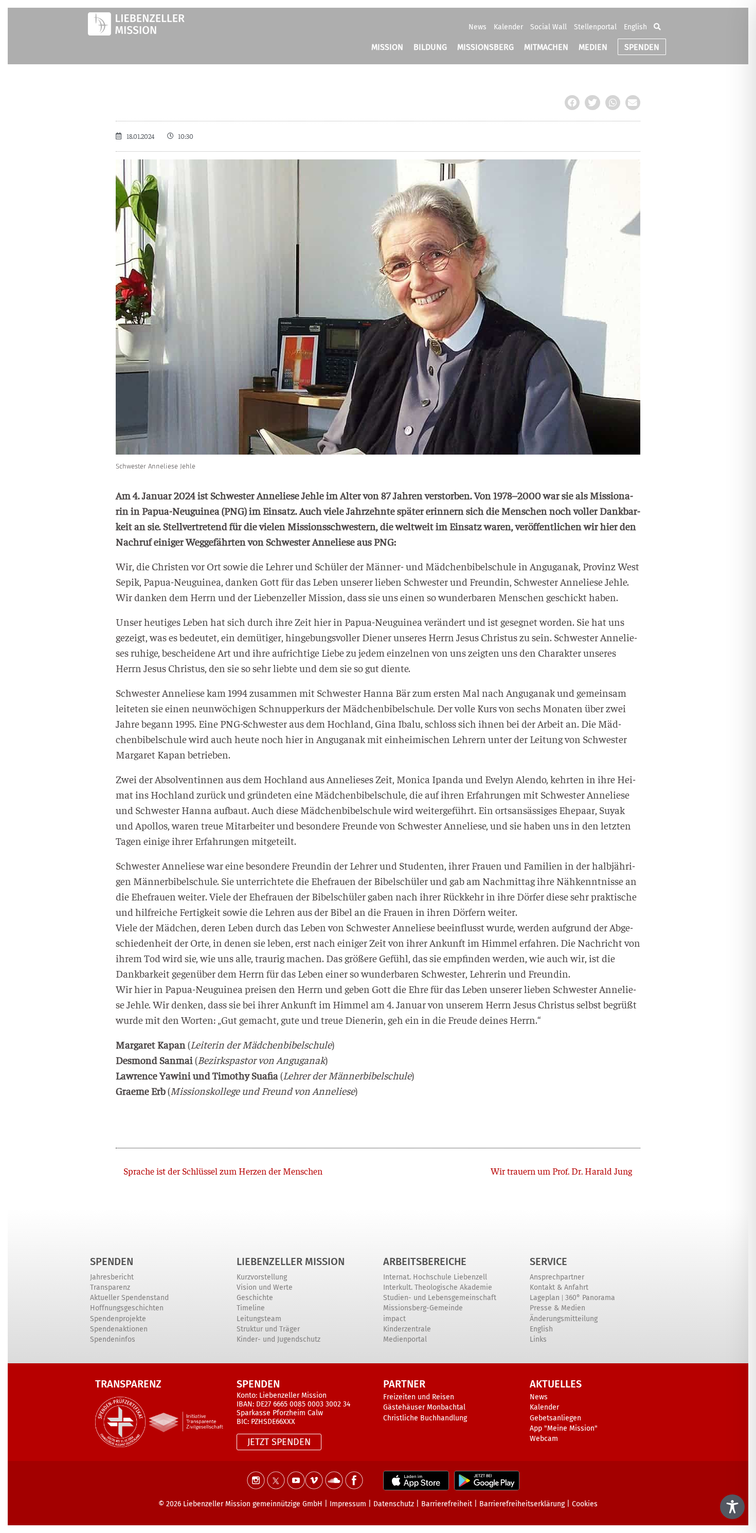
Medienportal (405, 1339)
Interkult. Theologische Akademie (437, 1287)
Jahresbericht (112, 1277)
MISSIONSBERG (485, 47)
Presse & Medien (557, 1308)
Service (548, 1261)
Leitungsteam (259, 1318)
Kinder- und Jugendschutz (278, 1339)
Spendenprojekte (118, 1318)
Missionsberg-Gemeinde (423, 1308)
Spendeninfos (112, 1339)
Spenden (111, 1261)
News (478, 27)
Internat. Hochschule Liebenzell (435, 1277)
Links (538, 1339)
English (635, 27)
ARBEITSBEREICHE (424, 1261)
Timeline (251, 1308)
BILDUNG (430, 47)
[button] (657, 26)
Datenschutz (393, 1504)
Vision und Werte (265, 1287)
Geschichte (255, 1297)
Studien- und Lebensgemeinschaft (439, 1297)
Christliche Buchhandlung (425, 1418)
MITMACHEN (546, 47)
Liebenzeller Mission (291, 1261)
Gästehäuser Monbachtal (424, 1407)
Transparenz (110, 1287)
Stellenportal (595, 27)
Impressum (348, 1504)
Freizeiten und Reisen (418, 1397)
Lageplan (545, 1297)
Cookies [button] (585, 1504)
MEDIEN (593, 47)
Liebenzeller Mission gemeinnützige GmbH (252, 1504)
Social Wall (548, 27)
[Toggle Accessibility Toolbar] (732, 1506)
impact (394, 1318)
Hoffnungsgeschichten (127, 1308)
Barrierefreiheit (446, 1504)
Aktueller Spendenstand (129, 1297)
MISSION (387, 47)
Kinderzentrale (407, 1329)
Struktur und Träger (268, 1329)
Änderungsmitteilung (564, 1318)
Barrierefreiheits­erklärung (522, 1504)
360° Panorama (590, 1297)
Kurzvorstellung (262, 1277)
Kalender (508, 27)
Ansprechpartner (557, 1277)
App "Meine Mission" (564, 1428)
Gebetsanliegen (555, 1418)
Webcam (544, 1438)
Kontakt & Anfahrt (559, 1287)
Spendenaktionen (119, 1329)
